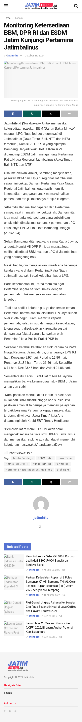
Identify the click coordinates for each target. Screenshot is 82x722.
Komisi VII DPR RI (17, 464)
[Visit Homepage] (40, 6)
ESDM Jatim (45, 458)
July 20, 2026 (50, 616)
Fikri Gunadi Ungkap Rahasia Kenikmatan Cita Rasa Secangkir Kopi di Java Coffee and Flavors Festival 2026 (51, 607)
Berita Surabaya (23, 458)
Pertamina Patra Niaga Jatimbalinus (29, 469)
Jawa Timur (65, 458)
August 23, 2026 (51, 570)
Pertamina (62, 464)
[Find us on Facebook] (5, 711)
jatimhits (12, 55)
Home (7, 18)
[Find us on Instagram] (15, 711)
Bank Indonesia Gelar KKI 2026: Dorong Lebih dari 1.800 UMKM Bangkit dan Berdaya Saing (50, 561)
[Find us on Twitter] (9, 711)
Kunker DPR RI (42, 464)
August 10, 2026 (51, 595)
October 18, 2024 (34, 55)
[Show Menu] (6, 6)
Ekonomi (18, 18)
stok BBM (63, 469)
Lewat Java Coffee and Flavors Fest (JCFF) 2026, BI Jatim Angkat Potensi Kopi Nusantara (49, 628)
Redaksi (8, 693)
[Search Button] (76, 6)
